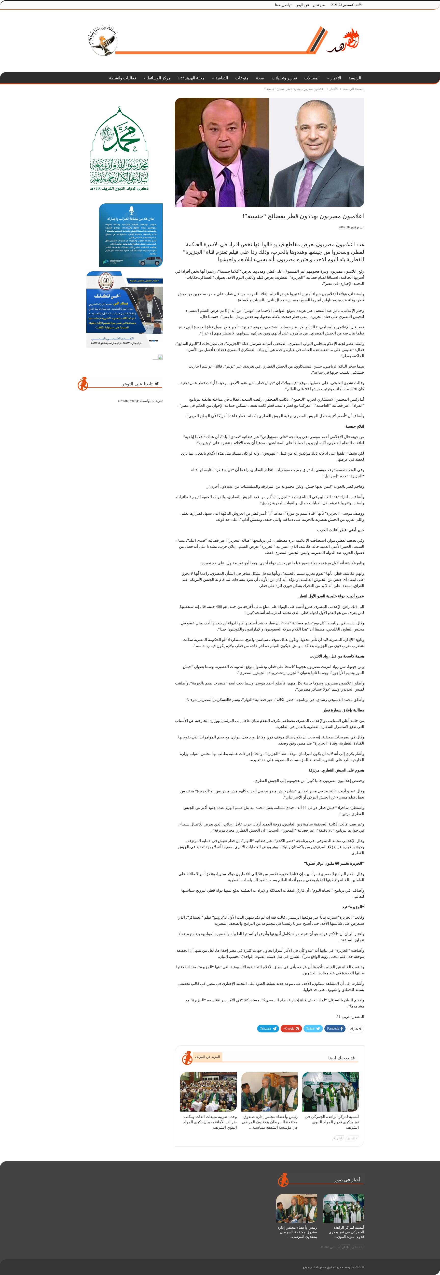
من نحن (319, 5)
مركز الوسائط (159, 78)
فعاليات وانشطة (122, 78)
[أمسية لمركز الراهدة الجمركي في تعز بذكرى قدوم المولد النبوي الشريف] (330, 1092)
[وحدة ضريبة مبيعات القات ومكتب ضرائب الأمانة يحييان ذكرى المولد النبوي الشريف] (208, 1092)
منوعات (242, 78)
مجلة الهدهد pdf (191, 78)
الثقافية (221, 78)
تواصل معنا (283, 5)
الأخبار (336, 78)
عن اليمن (302, 5)
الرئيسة (354, 78)
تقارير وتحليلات (284, 78)
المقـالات (312, 78)
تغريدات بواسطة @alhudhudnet (140, 401)
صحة (260, 78)
